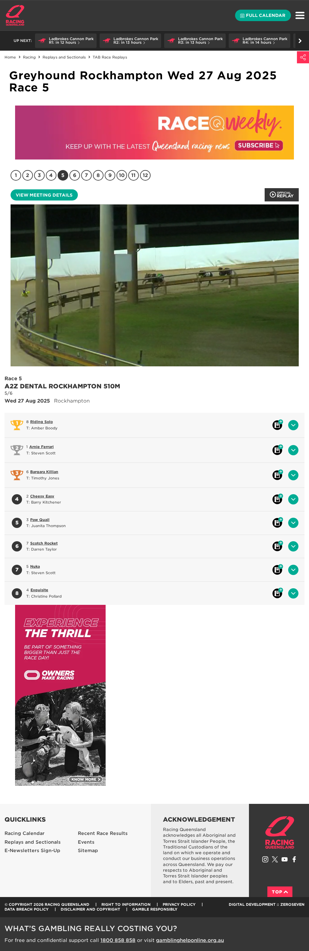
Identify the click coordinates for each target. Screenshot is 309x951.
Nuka (35, 566)
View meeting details (44, 195)
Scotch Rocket (44, 543)
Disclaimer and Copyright (90, 909)
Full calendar (265, 15)
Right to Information (126, 904)
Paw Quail (39, 519)
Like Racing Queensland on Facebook (294, 859)
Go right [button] (299, 40)
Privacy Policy (179, 904)
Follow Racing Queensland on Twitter (275, 859)
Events (86, 842)
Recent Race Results (103, 833)
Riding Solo (41, 421)
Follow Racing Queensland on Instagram (265, 859)
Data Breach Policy (27, 909)
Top (277, 891)
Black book (277, 425)
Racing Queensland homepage (279, 832)
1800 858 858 (117, 940)
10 (122, 175)
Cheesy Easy (42, 496)
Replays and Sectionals (33, 842)
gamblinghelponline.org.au (190, 940)
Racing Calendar (25, 833)
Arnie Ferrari (41, 446)
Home (15, 15)
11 (133, 175)
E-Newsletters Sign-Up (32, 850)
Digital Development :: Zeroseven (266, 904)
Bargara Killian (44, 471)
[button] (66, 40)
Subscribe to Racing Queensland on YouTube (284, 859)
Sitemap (88, 850)
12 (145, 175)
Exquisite (39, 590)
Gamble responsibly (154, 909)
